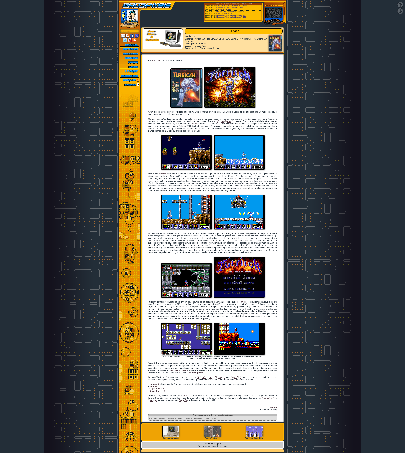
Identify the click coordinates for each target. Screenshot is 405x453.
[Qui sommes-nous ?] (129, 75)
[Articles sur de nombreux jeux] (129, 49)
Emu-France (247, 3)
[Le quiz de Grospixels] (129, 80)
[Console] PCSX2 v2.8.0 (224, 9)
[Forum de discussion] (129, 62)
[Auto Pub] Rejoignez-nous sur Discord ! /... (230, 11)
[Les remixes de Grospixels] (129, 84)
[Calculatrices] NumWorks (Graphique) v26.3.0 (231, 17)
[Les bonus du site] (129, 58)
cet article (241, 302)
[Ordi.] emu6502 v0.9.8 (224, 13)
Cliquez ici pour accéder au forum (212, 446)
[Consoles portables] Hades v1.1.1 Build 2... (231, 7)
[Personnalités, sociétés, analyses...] (129, 53)
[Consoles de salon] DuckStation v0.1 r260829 (231, 5)
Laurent (156, 60)
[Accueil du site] (129, 45)
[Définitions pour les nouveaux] (129, 71)
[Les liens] (129, 67)
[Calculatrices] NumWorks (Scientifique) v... (230, 15)
